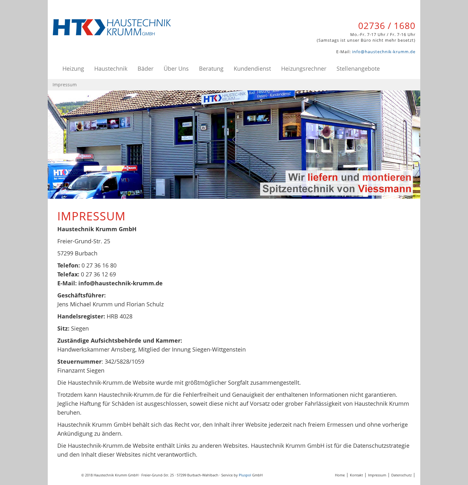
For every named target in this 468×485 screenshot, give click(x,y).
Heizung (73, 68)
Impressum (377, 475)
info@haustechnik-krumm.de (383, 51)
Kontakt (356, 475)
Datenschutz (401, 475)
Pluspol (245, 475)
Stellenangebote (358, 68)
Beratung (211, 68)
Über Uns (176, 68)
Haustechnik (110, 68)
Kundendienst (252, 68)
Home (340, 475)
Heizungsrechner (303, 68)
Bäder (145, 68)
